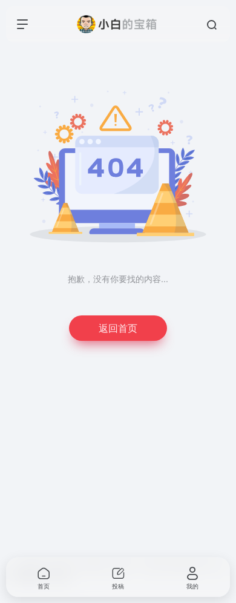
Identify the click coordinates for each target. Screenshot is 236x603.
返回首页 (118, 328)
